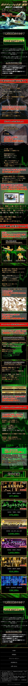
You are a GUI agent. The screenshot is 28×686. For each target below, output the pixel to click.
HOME (14, 650)
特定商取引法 (14, 662)
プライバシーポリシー (14, 658)
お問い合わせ (14, 666)
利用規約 (14, 654)
